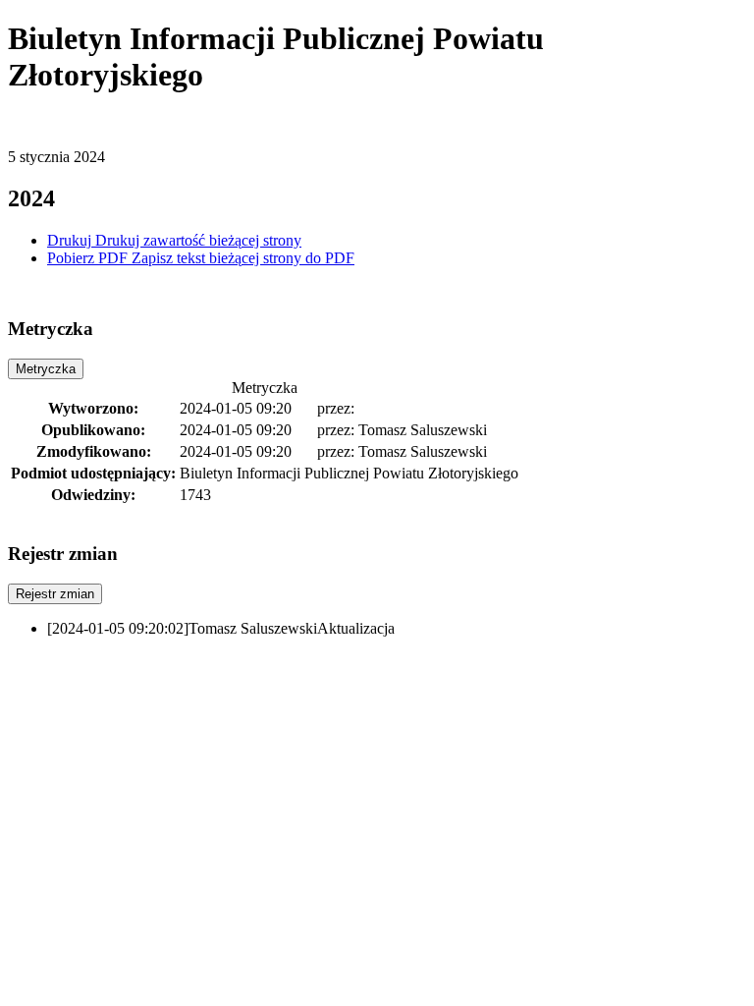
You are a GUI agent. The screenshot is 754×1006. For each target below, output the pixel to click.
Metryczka (46, 369)
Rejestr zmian (55, 594)
